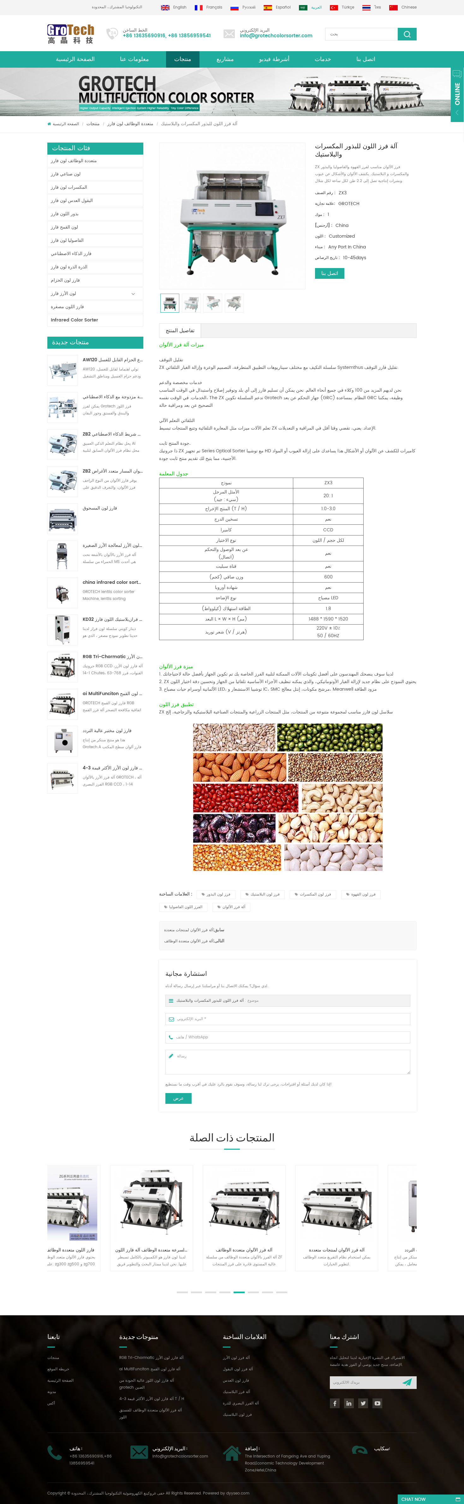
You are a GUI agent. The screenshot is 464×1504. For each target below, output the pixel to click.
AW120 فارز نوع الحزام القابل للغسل (113, 360)
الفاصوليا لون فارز (67, 240)
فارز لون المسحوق (100, 508)
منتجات (182, 59)
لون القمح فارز (64, 227)
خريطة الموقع (58, 1369)
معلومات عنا (134, 59)
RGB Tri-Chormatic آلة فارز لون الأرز (113, 656)
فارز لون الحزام (65, 280)
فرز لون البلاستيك (265, 894)
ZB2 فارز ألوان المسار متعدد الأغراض (113, 471)
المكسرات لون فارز (69, 187)
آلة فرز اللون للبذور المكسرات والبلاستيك (210, 1001)
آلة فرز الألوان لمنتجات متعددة (188, 930)
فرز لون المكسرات (315, 894)
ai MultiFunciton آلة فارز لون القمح (113, 693)
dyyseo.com (237, 1493)
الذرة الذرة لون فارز (69, 267)
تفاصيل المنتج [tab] (180, 331)
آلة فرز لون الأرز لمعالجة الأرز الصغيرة (113, 545)
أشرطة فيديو (274, 59)
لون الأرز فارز (63, 293)
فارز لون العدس (236, 1381)
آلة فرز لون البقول (238, 1369)
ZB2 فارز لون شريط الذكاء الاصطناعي (113, 434)
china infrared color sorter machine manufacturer (113, 582)
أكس (51, 1403)
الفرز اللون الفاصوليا (185, 907)
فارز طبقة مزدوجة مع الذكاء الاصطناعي (113, 397)
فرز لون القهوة (363, 894)
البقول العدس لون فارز (72, 200)
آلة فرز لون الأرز (236, 1358)
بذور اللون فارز (65, 213)
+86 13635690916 (144, 36)
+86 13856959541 (189, 36)
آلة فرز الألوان (234, 907)
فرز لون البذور (218, 894)
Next (50, 1277)
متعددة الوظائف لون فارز (130, 123)
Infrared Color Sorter (74, 320)
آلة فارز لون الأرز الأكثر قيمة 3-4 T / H (113, 768)
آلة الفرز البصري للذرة (241, 1403)
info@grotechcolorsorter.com (276, 36)
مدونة (51, 1392)
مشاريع (225, 59)
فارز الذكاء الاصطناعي (71, 253)
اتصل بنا (365, 59)
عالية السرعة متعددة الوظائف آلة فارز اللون (96, 1250)
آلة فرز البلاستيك (236, 1392)
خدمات (323, 59)
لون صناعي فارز (65, 174)
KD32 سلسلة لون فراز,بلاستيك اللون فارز (113, 619)
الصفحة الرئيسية (75, 59)
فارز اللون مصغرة (67, 306)
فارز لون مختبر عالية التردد (107, 730)
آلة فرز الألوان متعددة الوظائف (188, 941)
